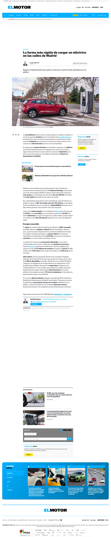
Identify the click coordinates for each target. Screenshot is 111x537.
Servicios (75, 15)
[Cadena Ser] (101, 7)
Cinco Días (58, 533)
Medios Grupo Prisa (24, 535)
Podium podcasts (52, 535)
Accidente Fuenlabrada (51, 1)
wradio (53, 533)
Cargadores (33, 308)
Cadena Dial (64, 533)
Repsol (58, 211)
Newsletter (54, 15)
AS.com (72, 530)
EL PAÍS (8, 481)
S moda (65, 535)
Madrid (60, 308)
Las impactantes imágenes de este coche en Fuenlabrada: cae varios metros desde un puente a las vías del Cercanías (59, 413)
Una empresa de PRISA (24, 531)
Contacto (45, 520)
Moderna (45, 535)
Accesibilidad (39, 520)
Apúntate (29, 454)
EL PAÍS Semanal (70, 533)
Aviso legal (5, 520)
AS (7, 485)
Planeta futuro (75, 533)
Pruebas (32, 15)
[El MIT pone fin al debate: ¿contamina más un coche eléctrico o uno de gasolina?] (34, 399)
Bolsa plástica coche (68, 1)
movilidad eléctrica (65, 137)
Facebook (57, 294)
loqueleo (71, 535)
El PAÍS (38, 530)
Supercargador (26, 310)
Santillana (52, 530)
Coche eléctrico (77, 1)
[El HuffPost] (95, 7)
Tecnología (44, 15)
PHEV (64, 308)
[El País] (78, 7)
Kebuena (81, 533)
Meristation (79, 535)
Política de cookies (32, 520)
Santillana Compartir (60, 530)
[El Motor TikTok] (58, 520)
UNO (49, 533)
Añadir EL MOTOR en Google (81, 63)
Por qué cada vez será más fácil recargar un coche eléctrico (53, 166)
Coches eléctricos (41, 308)
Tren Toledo (59, 1)
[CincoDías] (88, 7)
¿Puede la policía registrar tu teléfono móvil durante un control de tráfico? (56, 490)
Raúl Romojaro (35, 62)
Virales (37, 15)
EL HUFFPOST (10, 477)
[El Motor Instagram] (57, 520)
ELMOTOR (9, 473)
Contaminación (16, 1)
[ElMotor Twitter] (55, 520)
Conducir (25, 15)
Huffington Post (40, 533)
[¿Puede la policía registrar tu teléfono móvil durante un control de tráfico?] (56, 485)
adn (76, 530)
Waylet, (31, 246)
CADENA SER (9, 489)
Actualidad (11, 15)
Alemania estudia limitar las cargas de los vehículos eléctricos (54, 175)
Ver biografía (34, 304)
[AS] (83, 7)
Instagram (68, 294)
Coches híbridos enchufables (52, 308)
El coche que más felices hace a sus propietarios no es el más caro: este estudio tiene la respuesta (76, 491)
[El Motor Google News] (61, 520)
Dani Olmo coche (41, 1)
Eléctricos (18, 15)
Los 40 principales (45, 530)
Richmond (37, 535)
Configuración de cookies (22, 520)
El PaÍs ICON (59, 535)
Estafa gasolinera (32, 1)
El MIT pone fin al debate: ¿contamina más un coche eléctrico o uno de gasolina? (59, 394)
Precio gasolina (23, 1)
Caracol (82, 530)
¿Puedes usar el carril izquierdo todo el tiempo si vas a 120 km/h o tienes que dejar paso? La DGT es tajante (96, 491)
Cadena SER (67, 530)
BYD (10, 1)
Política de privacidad (12, 520)
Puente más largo (85, 1)
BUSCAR (81, 164)
